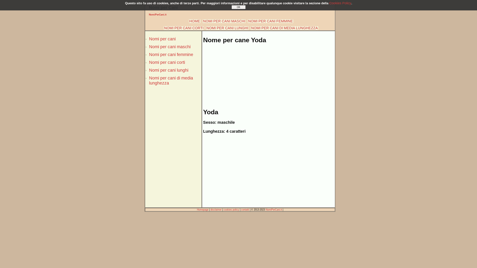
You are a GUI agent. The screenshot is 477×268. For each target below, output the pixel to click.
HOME (194, 21)
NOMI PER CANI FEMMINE (270, 21)
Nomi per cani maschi (170, 46)
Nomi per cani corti (167, 62)
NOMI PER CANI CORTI (183, 28)
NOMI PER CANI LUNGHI (227, 28)
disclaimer (216, 209)
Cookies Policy (340, 3)
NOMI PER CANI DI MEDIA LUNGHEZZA (284, 28)
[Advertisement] (173, 151)
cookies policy (231, 209)
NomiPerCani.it (157, 14)
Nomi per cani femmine (171, 54)
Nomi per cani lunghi (168, 70)
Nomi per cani (162, 38)
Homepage (203, 209)
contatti (245, 209)
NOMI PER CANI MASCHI (224, 21)
